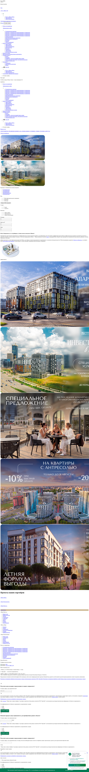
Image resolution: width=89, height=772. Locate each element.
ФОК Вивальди (8, 47)
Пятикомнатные (6, 194)
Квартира (6, 199)
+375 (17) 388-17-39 (10, 665)
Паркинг (7, 41)
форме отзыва (55, 696)
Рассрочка (7, 57)
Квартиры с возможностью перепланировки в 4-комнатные (17, 34)
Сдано (5, 207)
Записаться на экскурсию (10, 64)
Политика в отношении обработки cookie (52, 678)
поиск (47, 236)
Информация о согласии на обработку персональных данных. (13, 699)
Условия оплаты (6, 55)
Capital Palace (8, 49)
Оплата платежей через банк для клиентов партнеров (16, 59)
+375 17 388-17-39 (4, 10)
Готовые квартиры (9, 36)
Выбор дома (5, 614)
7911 (1, 7)
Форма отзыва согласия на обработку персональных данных (73, 678)
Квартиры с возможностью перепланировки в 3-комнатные (17, 33)
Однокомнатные (6, 189)
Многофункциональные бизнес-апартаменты (12, 54)
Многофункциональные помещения (12, 37)
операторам (85, 695)
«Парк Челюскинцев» (9, 19)
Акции (4, 619)
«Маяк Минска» (8, 18)
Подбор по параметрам (7, 630)
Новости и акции (6, 53)
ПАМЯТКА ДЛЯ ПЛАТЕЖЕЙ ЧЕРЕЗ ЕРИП (14, 58)
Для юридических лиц (10, 60)
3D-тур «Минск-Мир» (9, 16)
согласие (4, 701)
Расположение (6, 622)
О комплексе (5, 617)
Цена (1, 227)
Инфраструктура (6, 615)
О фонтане (5, 618)
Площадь (2, 217)
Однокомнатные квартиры (10, 31)
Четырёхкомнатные (7, 193)
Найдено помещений (5, 202)
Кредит (6, 56)
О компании (7, 63)
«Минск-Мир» (8, 44)
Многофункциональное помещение (11, 198)
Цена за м (2, 222)
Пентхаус (6, 200)
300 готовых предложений (8, 241)
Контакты (5, 61)
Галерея (4, 621)
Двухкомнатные (6, 190)
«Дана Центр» (8, 51)
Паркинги (7, 48)
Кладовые (7, 40)
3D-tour (4, 616)
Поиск (4, 620)
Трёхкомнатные (6, 191)
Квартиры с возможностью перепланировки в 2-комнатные (17, 32)
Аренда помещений (9, 42)
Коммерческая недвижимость (11, 39)
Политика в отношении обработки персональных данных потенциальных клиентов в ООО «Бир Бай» (21, 678)
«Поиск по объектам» (77, 240)
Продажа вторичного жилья (11, 52)
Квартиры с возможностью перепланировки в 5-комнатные (17, 35)
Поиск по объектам (7, 43)
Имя (13, 720)
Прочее (6, 65)
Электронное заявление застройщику (8, 21)
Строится (6, 208)
